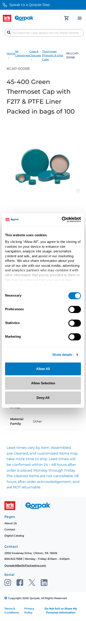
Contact (9, 529)
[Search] (8, 32)
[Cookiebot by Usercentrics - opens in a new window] (62, 219)
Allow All (43, 369)
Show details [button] (62, 355)
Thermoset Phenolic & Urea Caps (52, 55)
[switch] (74, 309)
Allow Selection (43, 383)
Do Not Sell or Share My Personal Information (61, 610)
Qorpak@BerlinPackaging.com (25, 565)
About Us (10, 523)
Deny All (43, 398)
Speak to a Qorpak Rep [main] (29, 5)
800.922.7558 (13, 558)
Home (11, 53)
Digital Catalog (14, 535)
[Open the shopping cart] (66, 18)
